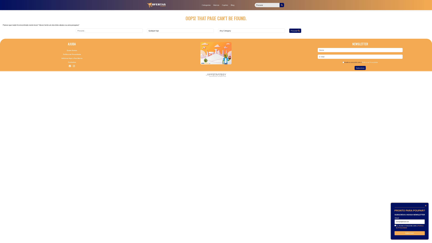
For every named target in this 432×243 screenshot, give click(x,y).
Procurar (294, 31)
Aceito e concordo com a (361, 62)
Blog (232, 5)
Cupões (225, 5)
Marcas (216, 5)
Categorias (206, 5)
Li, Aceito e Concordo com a (410, 227)
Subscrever (409, 233)
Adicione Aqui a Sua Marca (71, 58)
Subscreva (360, 68)
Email (397, 218)
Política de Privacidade (72, 54)
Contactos (72, 62)
